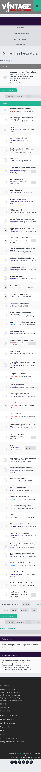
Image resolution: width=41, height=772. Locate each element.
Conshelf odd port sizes (19, 294)
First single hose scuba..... (19, 533)
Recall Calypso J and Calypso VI (21, 237)
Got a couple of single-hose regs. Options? (22, 228)
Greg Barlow (10, 60)
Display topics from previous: (11, 604)
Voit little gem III (16, 403)
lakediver (15, 354)
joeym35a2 (15, 594)
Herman (14, 585)
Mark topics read (20, 44)
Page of (20, 96)
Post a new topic (9, 90)
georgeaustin (16, 470)
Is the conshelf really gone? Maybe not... (23, 168)
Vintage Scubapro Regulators (23, 72)
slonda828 (15, 343)
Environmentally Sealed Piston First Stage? (23, 425)
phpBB (19, 753)
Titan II (12, 445)
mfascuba (15, 141)
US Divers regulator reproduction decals (22, 249)
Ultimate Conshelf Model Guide (21, 340)
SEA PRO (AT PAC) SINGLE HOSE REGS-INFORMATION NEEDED (23, 458)
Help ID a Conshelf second (19, 572)
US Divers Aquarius (17, 384)
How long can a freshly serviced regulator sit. (21, 118)
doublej (14, 252)
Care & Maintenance (7, 723)
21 (13, 461)
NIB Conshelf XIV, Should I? (20, 563)
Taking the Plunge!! (17, 276)
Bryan (14, 111)
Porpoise (13, 285)
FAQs (2, 731)
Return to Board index (8, 628)
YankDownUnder (17, 202)
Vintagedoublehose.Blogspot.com (12, 742)
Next (37, 604)
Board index (20, 27)
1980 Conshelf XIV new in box (20, 524)
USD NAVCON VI (15, 413)
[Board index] (16, 6)
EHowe (14, 297)
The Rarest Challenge (18, 199)
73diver (14, 428)
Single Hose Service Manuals (20, 108)
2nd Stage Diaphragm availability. (22, 258)
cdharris (14, 517)
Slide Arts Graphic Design (26, 759)
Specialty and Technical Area (20, 33)
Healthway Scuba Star (18, 478)
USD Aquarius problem (18, 515)
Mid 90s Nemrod (16, 210)
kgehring (15, 270)
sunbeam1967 (16, 130)
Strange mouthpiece (17, 267)
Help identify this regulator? (20, 506)
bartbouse (15, 526)
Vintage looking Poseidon (19, 303)
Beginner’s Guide (6, 727)
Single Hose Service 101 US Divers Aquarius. (22, 149)
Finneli (14, 508)
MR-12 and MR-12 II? (17, 434)
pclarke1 (15, 121)
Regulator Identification (8, 715)
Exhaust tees (15, 351)
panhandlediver (17, 365)
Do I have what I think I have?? (21, 583)
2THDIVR (15, 161)
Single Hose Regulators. (20, 39)
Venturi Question (16, 190)
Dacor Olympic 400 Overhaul (20, 393)
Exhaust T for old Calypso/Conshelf (23, 322)
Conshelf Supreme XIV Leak (20, 496)
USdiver (14, 557)
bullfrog (14, 547)
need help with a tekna (18, 592)
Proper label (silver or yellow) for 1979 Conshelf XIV (22, 554)
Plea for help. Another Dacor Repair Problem (23, 362)
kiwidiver (15, 288)
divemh (14, 213)
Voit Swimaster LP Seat (18, 138)
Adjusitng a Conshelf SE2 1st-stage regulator (23, 544)
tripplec (14, 447)
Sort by (6, 610)
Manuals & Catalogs (7, 719)
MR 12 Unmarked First (18, 487)
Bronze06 (15, 261)
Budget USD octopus (18, 373)
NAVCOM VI (14, 158)
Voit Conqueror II (16, 179)
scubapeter (16, 171)
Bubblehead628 (17, 574)
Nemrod (14, 325)
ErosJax (14, 182)
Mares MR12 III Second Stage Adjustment (20, 313)
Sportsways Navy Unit (18, 331)
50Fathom (15, 231)
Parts (12, 127)
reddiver (15, 316)
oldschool (15, 279)
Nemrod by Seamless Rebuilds (21, 467)
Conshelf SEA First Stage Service (22, 219)
